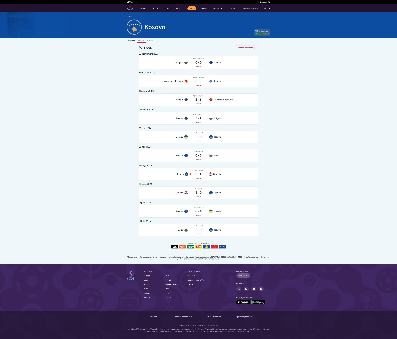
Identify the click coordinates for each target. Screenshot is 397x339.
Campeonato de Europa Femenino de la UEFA (130, 8)
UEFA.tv (146, 284)
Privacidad (153, 317)
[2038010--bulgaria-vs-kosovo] (198, 62)
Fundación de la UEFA (195, 280)
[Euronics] (222, 247)
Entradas (169, 280)
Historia (168, 289)
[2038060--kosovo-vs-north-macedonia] (198, 99)
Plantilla (150, 41)
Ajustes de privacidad (244, 317)
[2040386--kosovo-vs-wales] (198, 155)
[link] (142, 8)
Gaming (168, 276)
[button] (179, 8)
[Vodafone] (214, 247)
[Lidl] (206, 247)
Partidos (141, 41)
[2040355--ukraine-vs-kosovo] (198, 137)
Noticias (146, 297)
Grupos (146, 280)
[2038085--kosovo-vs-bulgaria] (198, 118)
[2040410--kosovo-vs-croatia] (198, 174)
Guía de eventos (172, 284)
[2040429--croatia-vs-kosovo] (198, 192)
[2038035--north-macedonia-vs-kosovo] (198, 81)
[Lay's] (198, 247)
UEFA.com (191, 276)
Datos (145, 289)
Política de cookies (214, 317)
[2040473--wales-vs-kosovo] (198, 230)
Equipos (146, 293)
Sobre (168, 293)
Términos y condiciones (183, 317)
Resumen (131, 41)
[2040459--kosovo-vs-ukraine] (198, 211)
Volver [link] (131, 16)
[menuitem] (143, 8)
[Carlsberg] (190, 247)
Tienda (168, 297)
